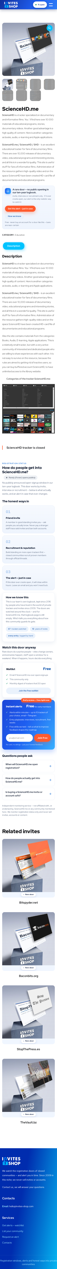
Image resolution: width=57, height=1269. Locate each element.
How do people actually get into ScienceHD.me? (23, 780)
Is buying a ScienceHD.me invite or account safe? (24, 793)
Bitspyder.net (28, 902)
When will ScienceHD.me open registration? (22, 766)
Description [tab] (13, 245)
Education (20, 235)
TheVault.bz (28, 1122)
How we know (14, 216)
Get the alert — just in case (20, 208)
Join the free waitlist (28, 690)
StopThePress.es (28, 1049)
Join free (43, 737)
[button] (49, 28)
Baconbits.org (28, 976)
